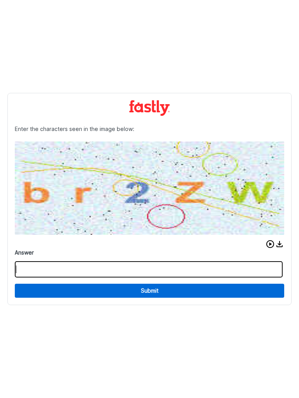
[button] (270, 244)
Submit (149, 290)
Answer (24, 252)
